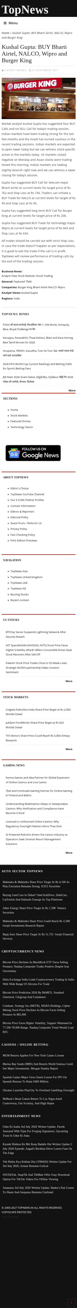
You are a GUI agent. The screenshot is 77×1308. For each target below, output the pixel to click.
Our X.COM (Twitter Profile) (27, 500)
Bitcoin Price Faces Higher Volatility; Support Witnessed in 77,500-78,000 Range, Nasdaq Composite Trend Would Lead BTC (38, 1027)
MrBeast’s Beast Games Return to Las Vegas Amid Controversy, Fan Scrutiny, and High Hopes (32, 1101)
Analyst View (9, 276)
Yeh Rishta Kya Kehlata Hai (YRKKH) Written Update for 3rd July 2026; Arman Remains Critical (37, 1164)
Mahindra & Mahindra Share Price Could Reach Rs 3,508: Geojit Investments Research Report (36, 923)
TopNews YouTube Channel (27, 494)
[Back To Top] (71, 1302)
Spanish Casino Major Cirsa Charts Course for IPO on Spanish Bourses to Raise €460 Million (35, 1079)
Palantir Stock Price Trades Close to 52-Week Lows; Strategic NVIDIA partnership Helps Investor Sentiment (36, 667)
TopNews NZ (18, 588)
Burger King (25, 287)
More (72, 390)
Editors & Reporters (22, 511)
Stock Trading (44, 276)
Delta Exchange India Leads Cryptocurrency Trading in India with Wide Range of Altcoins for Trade (38, 982)
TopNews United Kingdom (26, 577)
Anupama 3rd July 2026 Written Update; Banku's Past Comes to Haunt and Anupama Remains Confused (38, 1190)
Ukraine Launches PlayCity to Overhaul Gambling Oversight (38, 1090)
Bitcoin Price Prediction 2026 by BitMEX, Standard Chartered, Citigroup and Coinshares (33, 995)
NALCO (52, 287)
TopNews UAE (19, 583)
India (17, 298)
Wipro (61, 287)
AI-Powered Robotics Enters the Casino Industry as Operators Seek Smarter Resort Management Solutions (37, 839)
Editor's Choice (19, 488)
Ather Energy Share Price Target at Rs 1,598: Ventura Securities (34, 910)
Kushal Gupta (29, 293)
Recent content (19, 600)
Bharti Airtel (40, 287)
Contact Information (23, 506)
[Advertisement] (38, 1259)
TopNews (25, 9)
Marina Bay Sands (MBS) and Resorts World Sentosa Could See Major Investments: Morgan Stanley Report (38, 1066)
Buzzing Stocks (19, 594)
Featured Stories (20, 421)
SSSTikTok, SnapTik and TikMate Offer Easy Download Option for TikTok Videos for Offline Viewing (36, 1177)
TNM (29, 281)
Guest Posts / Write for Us (26, 523)
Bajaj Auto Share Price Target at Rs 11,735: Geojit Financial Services (38, 936)
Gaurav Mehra (15, 70)
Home (5, 33)
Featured (19, 281)
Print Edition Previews (23, 540)
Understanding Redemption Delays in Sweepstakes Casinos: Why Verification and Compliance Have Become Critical (37, 808)
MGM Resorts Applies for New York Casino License (33, 1055)
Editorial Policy (19, 517)
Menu (13, 23)
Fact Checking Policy (22, 535)
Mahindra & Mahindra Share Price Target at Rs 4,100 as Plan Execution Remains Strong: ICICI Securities (36, 884)
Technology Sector (21, 427)
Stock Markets (26, 276)
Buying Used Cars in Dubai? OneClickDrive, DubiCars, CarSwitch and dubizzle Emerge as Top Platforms (35, 897)
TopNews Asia (19, 571)
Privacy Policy (18, 529)
